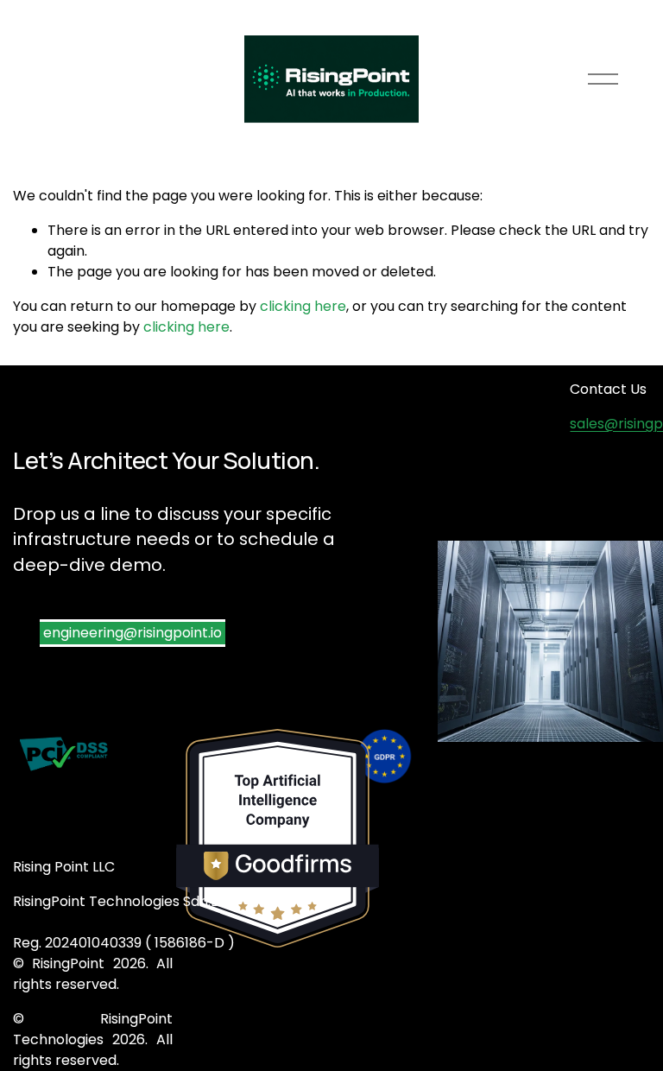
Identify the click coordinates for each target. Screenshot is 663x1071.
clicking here (303, 306)
